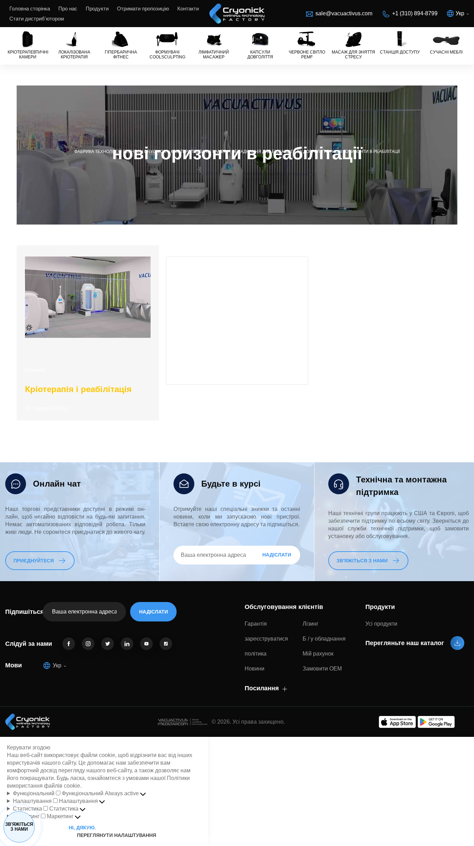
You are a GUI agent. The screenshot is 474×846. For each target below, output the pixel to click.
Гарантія (256, 624)
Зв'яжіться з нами (19, 827)
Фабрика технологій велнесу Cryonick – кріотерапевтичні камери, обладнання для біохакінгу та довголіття (201, 151)
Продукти (97, 8)
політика (255, 654)
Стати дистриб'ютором (36, 19)
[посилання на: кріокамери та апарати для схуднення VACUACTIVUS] (237, 13)
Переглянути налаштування (136, 827)
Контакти (188, 8)
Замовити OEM (322, 669)
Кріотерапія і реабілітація (78, 389)
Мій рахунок (318, 654)
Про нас (67, 8)
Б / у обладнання (324, 639)
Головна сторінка (29, 8)
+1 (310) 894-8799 (415, 13)
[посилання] (68, 643)
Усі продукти (381, 624)
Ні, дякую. (82, 827)
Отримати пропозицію (143, 8)
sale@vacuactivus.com (343, 13)
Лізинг (311, 624)
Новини (35, 370)
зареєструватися (266, 639)
